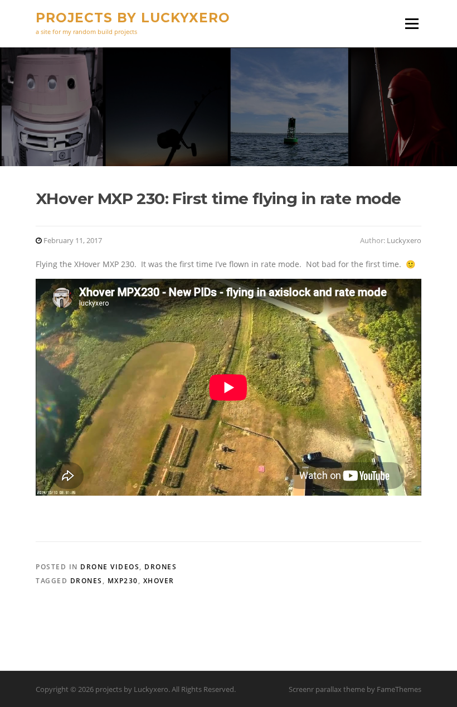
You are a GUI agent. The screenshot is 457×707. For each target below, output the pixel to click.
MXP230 (123, 580)
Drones (160, 567)
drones (86, 580)
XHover (158, 580)
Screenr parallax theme (327, 689)
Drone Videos (109, 567)
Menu (411, 23)
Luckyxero (404, 240)
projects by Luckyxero (133, 18)
